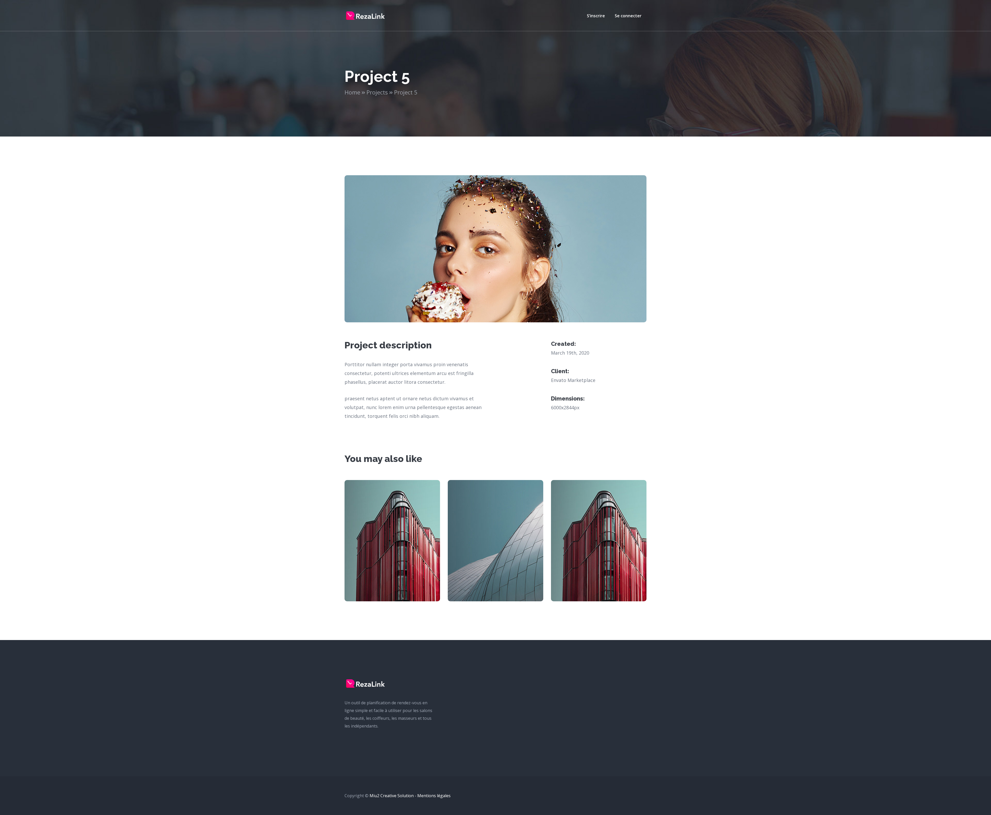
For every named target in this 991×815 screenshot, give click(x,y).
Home (352, 92)
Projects (377, 92)
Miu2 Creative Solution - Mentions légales (410, 795)
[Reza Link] (365, 15)
